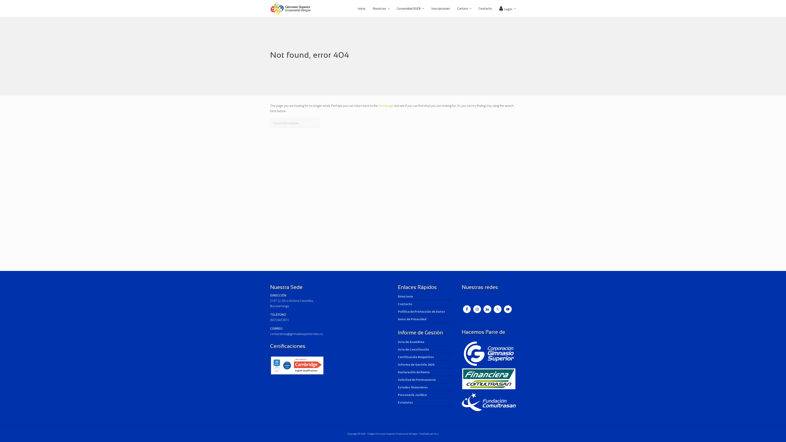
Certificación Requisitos (416, 357)
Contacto (405, 304)
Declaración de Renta (414, 372)
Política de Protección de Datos (421, 311)
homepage (385, 106)
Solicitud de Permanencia (417, 380)
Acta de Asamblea (411, 342)
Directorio (405, 296)
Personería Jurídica (412, 395)
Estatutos (405, 402)
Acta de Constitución (413, 349)
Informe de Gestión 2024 (416, 364)
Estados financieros (413, 387)
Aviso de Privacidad (412, 319)
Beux (436, 433)
